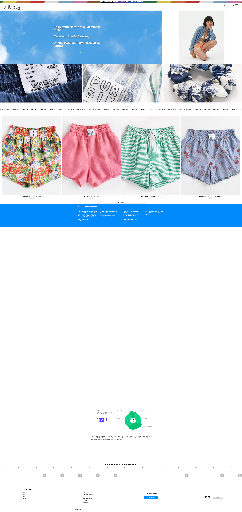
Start (24, 492)
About (24, 496)
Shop (24, 494)
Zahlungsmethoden (87, 498)
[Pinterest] (209, 497)
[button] (232, 5)
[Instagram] (206, 497)
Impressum (85, 502)
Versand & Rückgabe (88, 494)
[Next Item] (238, 475)
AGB (84, 496)
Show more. (121, 202)
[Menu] (236, 5)
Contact (24, 498)
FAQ (84, 492)
